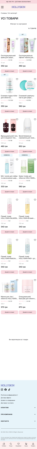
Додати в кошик (9, 71)
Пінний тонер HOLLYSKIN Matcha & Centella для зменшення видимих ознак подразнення (9, 257)
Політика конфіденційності (9, 395)
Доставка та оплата (7, 403)
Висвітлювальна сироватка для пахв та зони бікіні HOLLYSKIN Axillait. (26, 137)
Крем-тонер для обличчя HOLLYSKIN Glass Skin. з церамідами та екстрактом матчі (26, 177)
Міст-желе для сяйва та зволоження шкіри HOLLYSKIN (9, 177)
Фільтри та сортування (18, 24)
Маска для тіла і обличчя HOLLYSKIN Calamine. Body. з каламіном (9, 297)
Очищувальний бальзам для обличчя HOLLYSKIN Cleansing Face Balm (27, 297)
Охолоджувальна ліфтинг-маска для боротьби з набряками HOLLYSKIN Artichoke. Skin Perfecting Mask (27, 56)
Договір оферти (6, 397)
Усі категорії (12, 13)
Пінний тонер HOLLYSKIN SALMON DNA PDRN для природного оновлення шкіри (9, 217)
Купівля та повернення (8, 400)
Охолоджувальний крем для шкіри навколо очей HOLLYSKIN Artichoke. (9, 56)
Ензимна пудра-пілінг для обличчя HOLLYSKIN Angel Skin (9, 97)
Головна (4, 13)
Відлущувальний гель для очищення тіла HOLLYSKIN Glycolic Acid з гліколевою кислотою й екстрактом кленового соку (9, 137)
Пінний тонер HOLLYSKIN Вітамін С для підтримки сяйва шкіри (27, 217)
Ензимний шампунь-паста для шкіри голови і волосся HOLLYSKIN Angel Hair (27, 97)
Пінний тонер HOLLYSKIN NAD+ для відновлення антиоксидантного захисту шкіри (27, 257)
